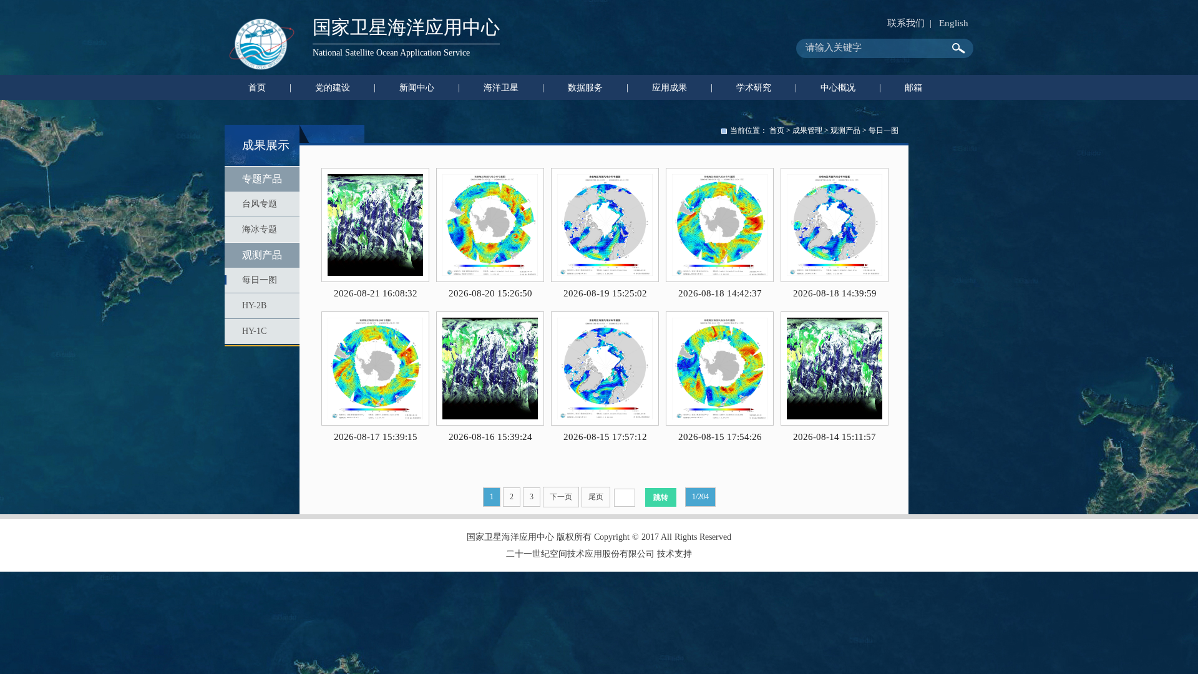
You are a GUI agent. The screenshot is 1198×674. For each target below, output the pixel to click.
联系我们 (906, 23)
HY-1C (254, 331)
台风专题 (259, 203)
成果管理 (807, 130)
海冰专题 (259, 229)
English (953, 23)
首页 (776, 130)
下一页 (561, 496)
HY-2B (254, 305)
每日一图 (259, 280)
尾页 (595, 496)
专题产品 (262, 178)
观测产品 (262, 255)
